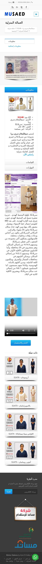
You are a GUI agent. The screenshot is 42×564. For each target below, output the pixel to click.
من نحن (27, 559)
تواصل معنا (9, 561)
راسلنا (10, 2)
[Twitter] (21, 7)
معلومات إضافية (14, 46)
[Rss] (12, 7)
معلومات (11, 41)
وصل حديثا (19, 561)
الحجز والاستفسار (21, 343)
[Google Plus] (17, 7)
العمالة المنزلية (31, 561)
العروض (8, 559)
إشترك (8, 492)
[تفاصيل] (21, 365)
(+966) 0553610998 (24, 2)
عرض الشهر (18, 559)
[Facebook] (26, 7)
